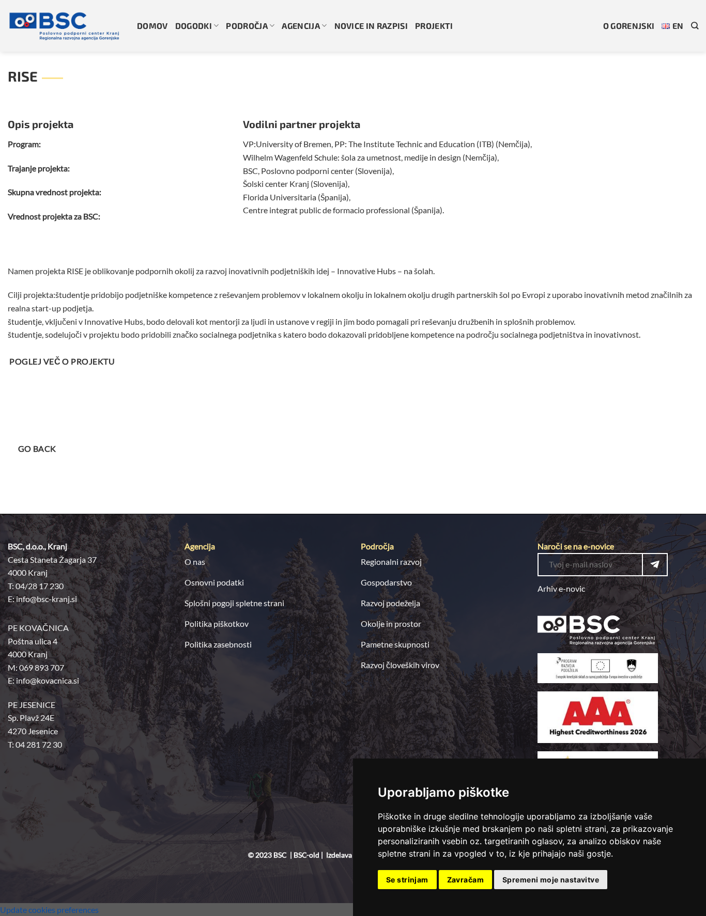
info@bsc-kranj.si (46, 599)
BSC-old (306, 854)
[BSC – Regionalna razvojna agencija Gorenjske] (64, 26)
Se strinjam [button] (407, 879)
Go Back (37, 448)
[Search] (694, 25)
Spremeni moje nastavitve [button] (550, 879)
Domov (152, 25)
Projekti (434, 25)
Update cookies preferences (49, 909)
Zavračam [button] (465, 879)
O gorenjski (629, 25)
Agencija (301, 25)
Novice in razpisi (371, 25)
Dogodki (193, 25)
